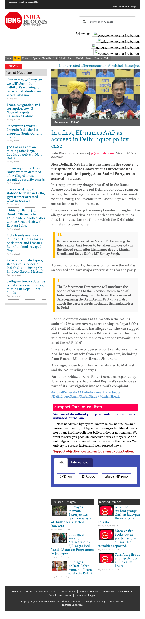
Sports (36, 58)
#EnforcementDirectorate (102, 392)
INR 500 (66, 476)
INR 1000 (88, 476)
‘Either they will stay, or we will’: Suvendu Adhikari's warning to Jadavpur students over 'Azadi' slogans (24, 88)
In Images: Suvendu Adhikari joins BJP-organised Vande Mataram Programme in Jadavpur (72, 544)
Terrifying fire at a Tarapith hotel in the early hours (127, 560)
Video (107, 58)
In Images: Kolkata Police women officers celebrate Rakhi (80, 568)
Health (80, 58)
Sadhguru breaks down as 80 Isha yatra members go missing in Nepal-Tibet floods (26, 287)
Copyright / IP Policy (94, 601)
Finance (26, 58)
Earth (71, 58)
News (17, 58)
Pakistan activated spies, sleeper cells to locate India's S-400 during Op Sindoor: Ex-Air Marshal (25, 266)
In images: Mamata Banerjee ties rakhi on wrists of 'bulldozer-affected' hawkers (71, 516)
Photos (98, 58)
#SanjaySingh (87, 396)
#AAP (79, 392)
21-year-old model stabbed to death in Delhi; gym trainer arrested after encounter (26, 195)
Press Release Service (60, 595)
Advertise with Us (46, 592)
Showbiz (46, 58)
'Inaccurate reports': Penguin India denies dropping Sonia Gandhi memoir (24, 132)
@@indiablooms (102, 153)
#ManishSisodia (109, 396)
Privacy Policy (67, 592)
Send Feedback (126, 592)
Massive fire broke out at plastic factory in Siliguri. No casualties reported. (119, 538)
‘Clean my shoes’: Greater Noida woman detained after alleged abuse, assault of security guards (26, 174)
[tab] (61, 462)
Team (29, 592)
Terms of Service (89, 592)
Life (55, 58)
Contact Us (108, 592)
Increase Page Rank (72, 605)
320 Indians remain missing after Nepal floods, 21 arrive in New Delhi (24, 153)
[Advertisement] (26, 426)
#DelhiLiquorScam (64, 396)
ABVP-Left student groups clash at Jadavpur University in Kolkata (119, 515)
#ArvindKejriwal (63, 392)
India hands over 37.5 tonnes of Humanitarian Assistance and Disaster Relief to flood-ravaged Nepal (25, 243)
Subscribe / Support (86, 595)
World (62, 58)
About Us (17, 592)
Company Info (116, 601)
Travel (89, 58)
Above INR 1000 (116, 476)
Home (8, 58)
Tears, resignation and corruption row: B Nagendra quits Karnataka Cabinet (23, 111)
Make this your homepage (124, 7)
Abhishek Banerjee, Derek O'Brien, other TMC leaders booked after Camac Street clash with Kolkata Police (26, 218)
